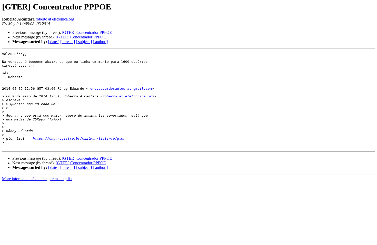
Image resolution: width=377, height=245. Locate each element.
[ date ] (53, 41)
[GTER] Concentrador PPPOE (87, 32)
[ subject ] (84, 41)
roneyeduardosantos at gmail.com (120, 88)
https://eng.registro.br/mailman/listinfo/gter (79, 138)
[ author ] (100, 41)
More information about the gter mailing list (37, 179)
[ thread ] (67, 41)
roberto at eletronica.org (55, 19)
